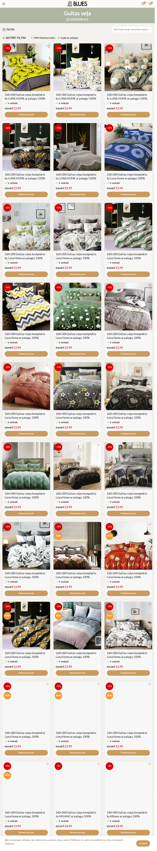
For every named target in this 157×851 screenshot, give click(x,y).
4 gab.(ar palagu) (69, 38)
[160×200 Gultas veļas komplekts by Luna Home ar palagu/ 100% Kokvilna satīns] (128, 147)
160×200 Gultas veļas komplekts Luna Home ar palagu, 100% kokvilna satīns (76, 258)
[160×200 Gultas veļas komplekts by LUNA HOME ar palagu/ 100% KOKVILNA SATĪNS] (26, 67)
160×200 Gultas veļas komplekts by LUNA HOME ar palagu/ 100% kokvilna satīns (127, 98)
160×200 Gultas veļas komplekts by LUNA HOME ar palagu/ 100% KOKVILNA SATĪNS (25, 98)
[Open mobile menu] (4, 4)
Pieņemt (143, 843)
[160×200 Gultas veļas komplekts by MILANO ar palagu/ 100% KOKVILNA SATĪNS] (77, 785)
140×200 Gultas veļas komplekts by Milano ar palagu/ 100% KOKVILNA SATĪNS (127, 816)
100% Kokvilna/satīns (44, 38)
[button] (26, 114)
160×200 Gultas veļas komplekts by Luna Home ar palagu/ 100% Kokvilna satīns (127, 178)
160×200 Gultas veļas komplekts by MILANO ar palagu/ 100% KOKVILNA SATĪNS (76, 816)
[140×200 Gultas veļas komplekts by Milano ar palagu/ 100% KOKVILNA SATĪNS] (128, 785)
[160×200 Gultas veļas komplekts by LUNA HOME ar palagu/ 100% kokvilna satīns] (128, 67)
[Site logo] (77, 3)
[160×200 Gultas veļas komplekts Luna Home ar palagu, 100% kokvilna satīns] (77, 227)
